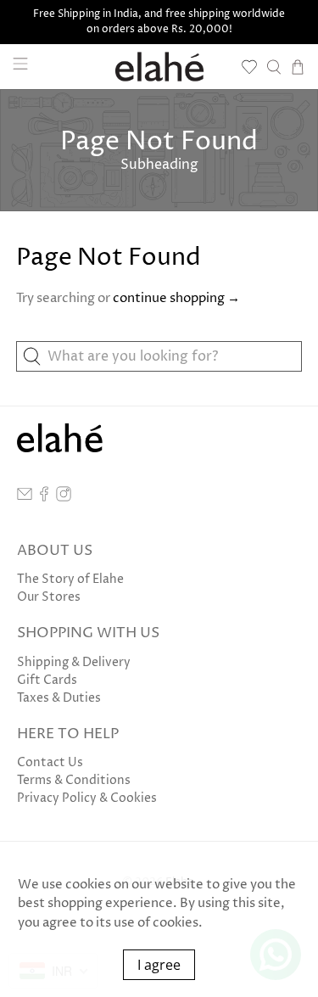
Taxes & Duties (59, 698)
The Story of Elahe (70, 579)
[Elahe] (159, 66)
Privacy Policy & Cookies (87, 798)
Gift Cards (47, 680)
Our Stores (49, 597)
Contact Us (50, 762)
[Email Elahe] (24, 498)
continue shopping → (176, 298)
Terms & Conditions (74, 780)
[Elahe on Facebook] (44, 498)
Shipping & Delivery (74, 662)
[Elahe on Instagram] (63, 498)
